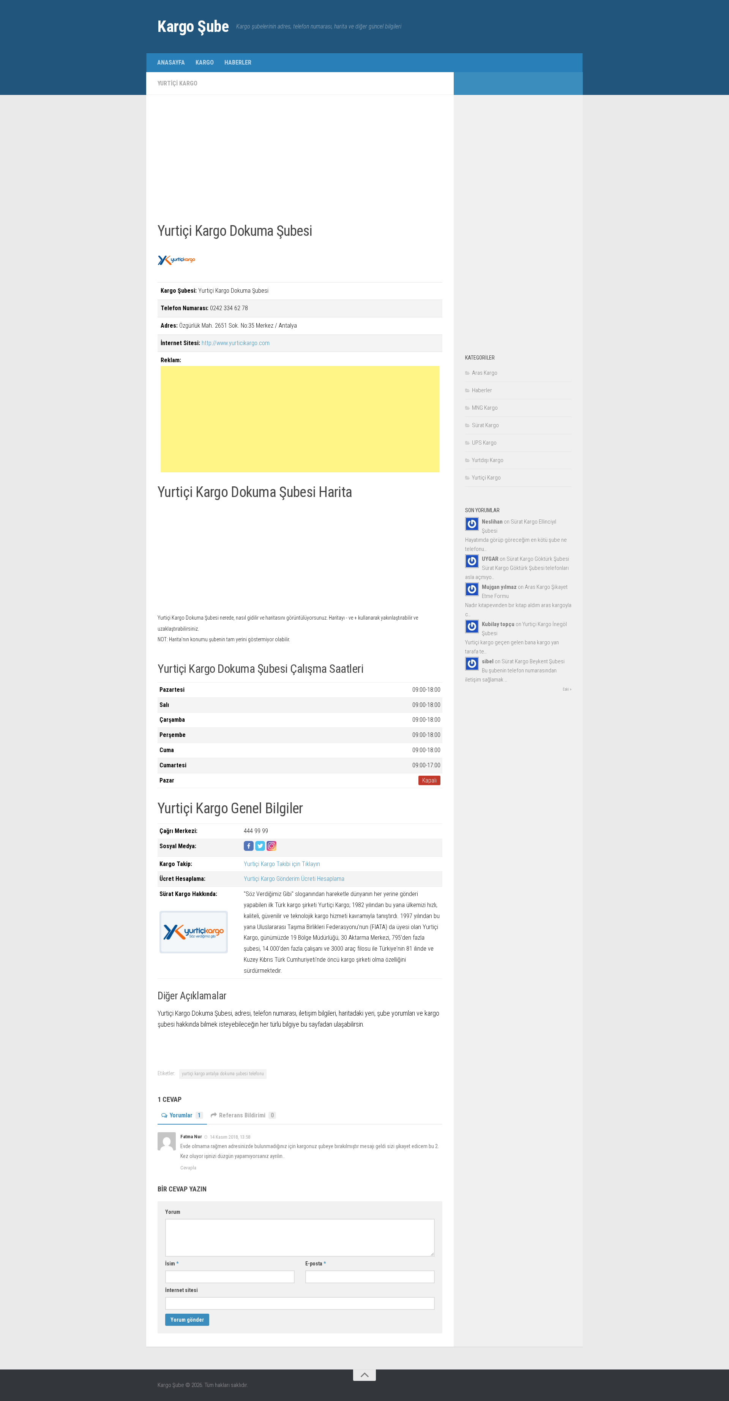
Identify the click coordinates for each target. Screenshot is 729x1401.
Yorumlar (185, 1115)
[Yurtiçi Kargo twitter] (260, 848)
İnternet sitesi (181, 1290)
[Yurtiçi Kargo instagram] (271, 848)
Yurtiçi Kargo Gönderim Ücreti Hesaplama (294, 878)
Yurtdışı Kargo (487, 460)
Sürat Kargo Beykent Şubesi (533, 661)
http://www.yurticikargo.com (236, 343)
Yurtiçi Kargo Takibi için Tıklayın (282, 864)
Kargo (205, 62)
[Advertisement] (300, 159)
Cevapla (188, 1168)
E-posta (315, 1264)
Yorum (172, 1212)
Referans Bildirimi (246, 1115)
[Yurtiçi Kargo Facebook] (249, 848)
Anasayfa (171, 62)
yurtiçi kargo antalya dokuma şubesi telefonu (223, 1073)
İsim (171, 1264)
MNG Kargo (485, 407)
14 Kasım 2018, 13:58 (229, 1137)
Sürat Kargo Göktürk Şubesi (538, 558)
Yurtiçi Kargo (177, 83)
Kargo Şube (193, 26)
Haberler (237, 62)
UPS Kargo (484, 442)
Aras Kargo (484, 372)
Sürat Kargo (485, 425)
